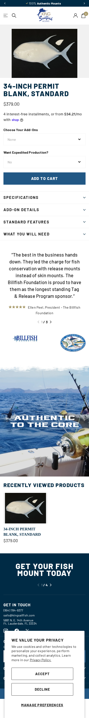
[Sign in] (75, 15)
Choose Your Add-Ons (20, 130)
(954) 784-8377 (13, 610)
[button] (5, 3)
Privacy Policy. (40, 660)
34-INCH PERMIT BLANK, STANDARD (22, 531)
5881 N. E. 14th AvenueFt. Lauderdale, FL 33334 (20, 621)
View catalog (5, 15)
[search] (14, 15)
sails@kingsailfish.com (19, 615)
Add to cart (44, 178)
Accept (42, 674)
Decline (42, 689)
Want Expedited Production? (25, 152)
